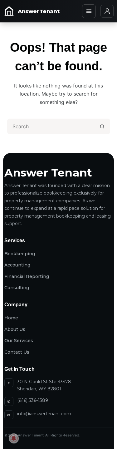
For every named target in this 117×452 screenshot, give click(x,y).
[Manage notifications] (14, 438)
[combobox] (51, 126)
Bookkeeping (19, 254)
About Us (14, 329)
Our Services (18, 340)
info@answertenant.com (44, 414)
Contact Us (16, 352)
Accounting (17, 265)
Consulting (16, 287)
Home (11, 318)
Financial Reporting (26, 276)
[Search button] (102, 126)
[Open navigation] (89, 11)
